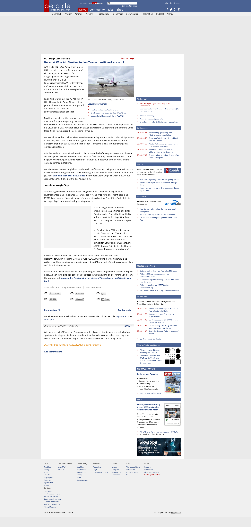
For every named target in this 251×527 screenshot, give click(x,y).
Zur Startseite (124, 310)
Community (97, 9)
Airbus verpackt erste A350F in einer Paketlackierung (154, 286)
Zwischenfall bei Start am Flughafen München (158, 271)
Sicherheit (118, 13)
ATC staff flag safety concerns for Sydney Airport (159, 179)
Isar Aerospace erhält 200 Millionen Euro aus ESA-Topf (163, 321)
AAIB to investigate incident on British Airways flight (158, 183)
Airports (90, 13)
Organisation (132, 13)
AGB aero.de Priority (51, 502)
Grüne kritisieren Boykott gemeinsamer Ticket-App (159, 218)
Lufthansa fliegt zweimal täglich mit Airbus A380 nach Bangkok (159, 280)
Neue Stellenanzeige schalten (152, 119)
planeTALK (62, 467)
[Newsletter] (179, 10)
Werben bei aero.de (51, 496)
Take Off (61, 469)
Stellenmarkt (130, 469)
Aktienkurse (116, 472)
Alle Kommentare (53, 351)
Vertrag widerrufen (152, 475)
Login (165, 3)
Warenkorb (148, 469)
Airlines (78, 13)
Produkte (147, 467)
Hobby (79, 475)
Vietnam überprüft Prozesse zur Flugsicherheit (161, 315)
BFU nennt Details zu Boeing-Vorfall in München (159, 290)
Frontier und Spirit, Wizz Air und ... (104, 110)
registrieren (121, 316)
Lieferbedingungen (151, 472)
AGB (127, 475)
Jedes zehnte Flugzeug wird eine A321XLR (107, 116)
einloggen (49, 319)
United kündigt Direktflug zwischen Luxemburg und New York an (163, 326)
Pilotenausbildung (133, 467)
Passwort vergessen (100, 472)
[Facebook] (167, 10)
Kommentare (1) (52, 310)
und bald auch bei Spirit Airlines (69, 175)
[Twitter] (171, 10)
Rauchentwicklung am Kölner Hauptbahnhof (157, 214)
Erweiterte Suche (129, 6)
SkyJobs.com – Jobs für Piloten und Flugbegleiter (159, 122)
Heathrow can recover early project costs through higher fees (160, 189)
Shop (120, 9)
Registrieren (175, 3)
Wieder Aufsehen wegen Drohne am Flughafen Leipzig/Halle (163, 145)
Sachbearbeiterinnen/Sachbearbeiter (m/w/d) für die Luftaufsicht (160, 110)
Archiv (170, 13)
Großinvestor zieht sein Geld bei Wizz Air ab (108, 113)
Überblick (56, 13)
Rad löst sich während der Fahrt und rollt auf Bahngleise (158, 210)
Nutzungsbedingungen (52, 499)
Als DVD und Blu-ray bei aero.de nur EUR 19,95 (159, 432)
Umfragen (116, 475)
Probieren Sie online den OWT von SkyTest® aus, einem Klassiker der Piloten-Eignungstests (151, 359)
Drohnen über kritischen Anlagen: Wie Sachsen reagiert (164, 156)
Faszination (147, 13)
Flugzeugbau (103, 13)
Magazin (115, 469)
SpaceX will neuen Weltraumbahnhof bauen (163, 332)
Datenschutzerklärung (52, 504)
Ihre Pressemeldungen (52, 494)
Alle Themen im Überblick (150, 393)
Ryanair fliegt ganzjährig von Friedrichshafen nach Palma (160, 133)
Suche (79, 477)
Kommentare (81, 472)
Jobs (110, 9)
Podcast (160, 13)
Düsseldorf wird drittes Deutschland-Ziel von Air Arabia (163, 139)
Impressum (48, 491)
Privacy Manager (50, 507)
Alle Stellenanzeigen (148, 116)
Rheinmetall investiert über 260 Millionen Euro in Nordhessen (161, 150)
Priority (68, 13)
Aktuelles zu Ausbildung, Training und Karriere (150, 351)
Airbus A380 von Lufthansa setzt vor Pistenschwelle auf (154, 275)
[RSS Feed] (175, 10)
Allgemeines (81, 469)
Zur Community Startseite (150, 339)
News (82, 9)
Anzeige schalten (132, 472)
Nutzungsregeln (82, 480)
